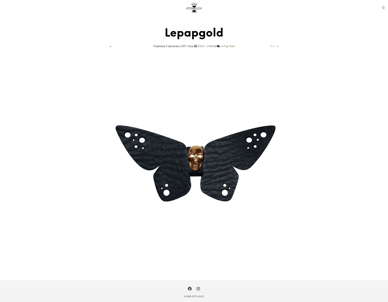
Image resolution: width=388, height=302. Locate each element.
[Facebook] (190, 288)
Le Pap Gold (227, 46)
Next (273, 46)
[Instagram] (198, 288)
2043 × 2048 (205, 46)
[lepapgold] (194, 161)
